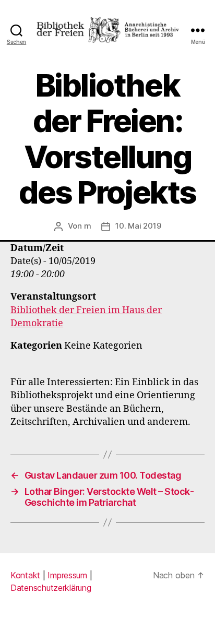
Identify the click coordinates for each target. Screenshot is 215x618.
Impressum (67, 575)
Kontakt (25, 575)
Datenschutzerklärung (50, 588)
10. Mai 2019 (138, 226)
